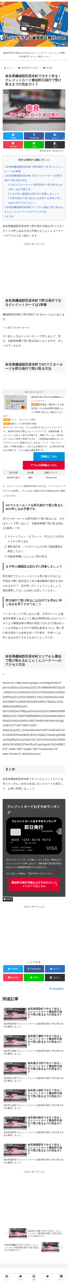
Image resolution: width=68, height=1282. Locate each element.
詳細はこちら (49, 456)
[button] (61, 666)
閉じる (45, 160)
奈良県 (8, 899)
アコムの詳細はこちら (44, 465)
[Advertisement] (34, 270)
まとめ (9, 216)
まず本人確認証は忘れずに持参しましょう (33, 193)
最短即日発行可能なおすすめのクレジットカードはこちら (34, 884)
